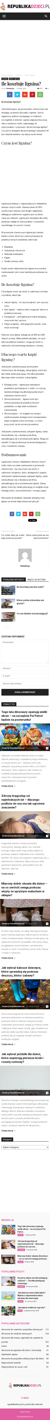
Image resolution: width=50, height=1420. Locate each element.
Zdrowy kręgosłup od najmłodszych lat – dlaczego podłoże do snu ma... (31, 1244)
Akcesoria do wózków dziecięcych (16, 1333)
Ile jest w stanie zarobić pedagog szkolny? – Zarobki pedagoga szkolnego (32, 1281)
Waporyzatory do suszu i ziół (14, 1367)
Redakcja (10, 88)
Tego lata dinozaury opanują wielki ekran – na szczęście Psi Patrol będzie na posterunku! (24, 715)
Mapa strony (25, 1412)
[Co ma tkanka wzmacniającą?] (8, 617)
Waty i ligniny (14, 79)
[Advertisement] (25, 46)
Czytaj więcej (7, 786)
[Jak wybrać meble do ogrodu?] (8, 1311)
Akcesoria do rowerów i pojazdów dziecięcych (22, 1329)
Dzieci (20, 1235)
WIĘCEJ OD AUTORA (37, 580)
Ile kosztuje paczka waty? (30, 586)
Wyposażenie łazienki (11, 1362)
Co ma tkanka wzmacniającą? (32, 613)
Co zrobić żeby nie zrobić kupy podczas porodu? (12, 536)
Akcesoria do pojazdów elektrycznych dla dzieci (22, 1358)
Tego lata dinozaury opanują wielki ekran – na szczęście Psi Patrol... (32, 1229)
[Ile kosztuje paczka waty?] (8, 590)
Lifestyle (21, 1286)
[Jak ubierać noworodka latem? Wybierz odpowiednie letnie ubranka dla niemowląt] (8, 1296)
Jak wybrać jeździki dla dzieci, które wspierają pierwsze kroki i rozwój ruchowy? (22, 1058)
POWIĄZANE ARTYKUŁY (13, 580)
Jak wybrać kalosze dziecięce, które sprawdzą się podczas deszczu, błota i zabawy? (21, 971)
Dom (20, 1311)
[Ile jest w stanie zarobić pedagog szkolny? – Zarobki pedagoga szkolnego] (8, 1281)
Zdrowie (5, 79)
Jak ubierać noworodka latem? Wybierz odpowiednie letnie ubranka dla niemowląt (32, 1295)
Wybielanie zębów (9, 1354)
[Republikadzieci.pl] (25, 6)
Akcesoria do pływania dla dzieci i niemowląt (21, 1350)
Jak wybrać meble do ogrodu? (31, 1307)
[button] (46, 16)
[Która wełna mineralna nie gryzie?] (8, 603)
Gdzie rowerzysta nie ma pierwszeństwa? (37, 536)
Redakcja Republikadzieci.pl (13, 748)
